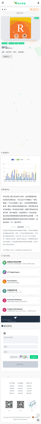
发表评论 (34, 357)
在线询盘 (4, 43)
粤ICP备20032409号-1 (25, 417)
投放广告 (35, 9)
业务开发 (11, 43)
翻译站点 (9, 48)
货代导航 (16, 417)
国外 (16, 43)
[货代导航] (20, 3)
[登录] (38, 3)
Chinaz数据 (13, 203)
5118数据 (27, 200)
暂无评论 (8, 326)
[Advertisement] (20, 82)
